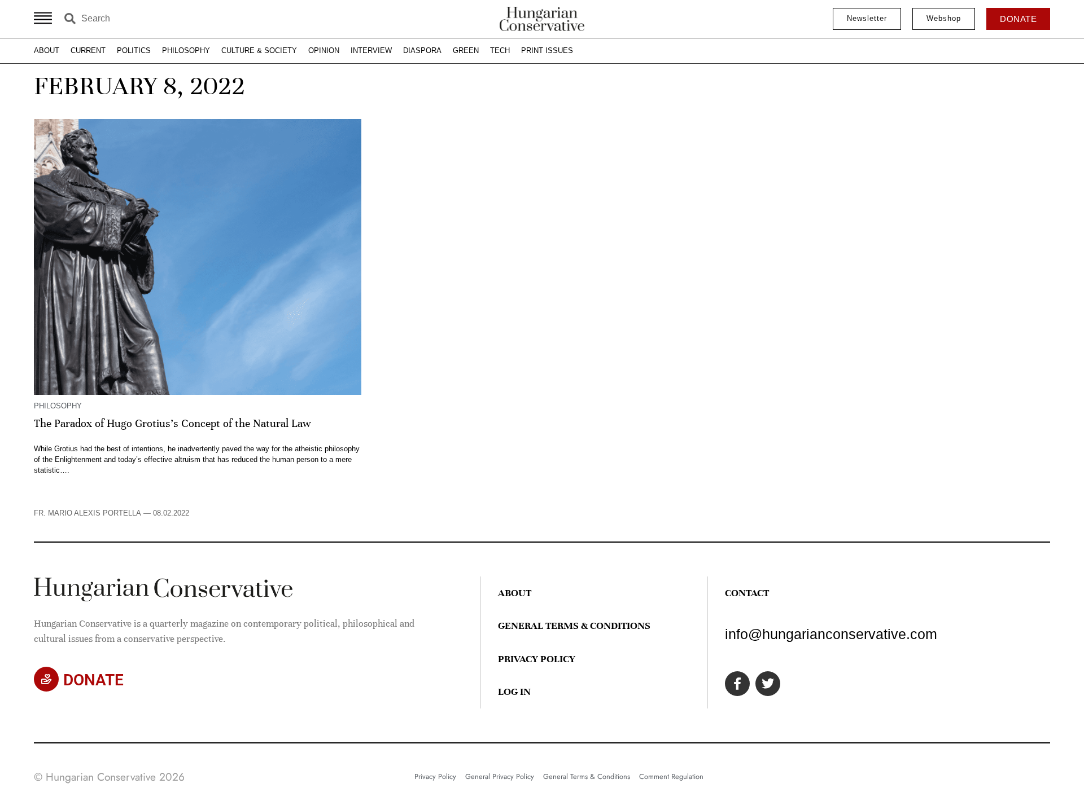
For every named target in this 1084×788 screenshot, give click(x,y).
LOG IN (514, 691)
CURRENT (88, 50)
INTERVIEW (371, 50)
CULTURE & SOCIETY (259, 50)
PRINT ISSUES (547, 50)
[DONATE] (46, 679)
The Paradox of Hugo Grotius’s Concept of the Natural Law (172, 423)
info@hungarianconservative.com (831, 634)
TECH (500, 50)
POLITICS (134, 50)
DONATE (93, 680)
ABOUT (46, 50)
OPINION (323, 50)
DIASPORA (422, 50)
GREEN (466, 50)
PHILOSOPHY (186, 50)
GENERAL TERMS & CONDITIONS (574, 625)
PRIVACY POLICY (536, 659)
